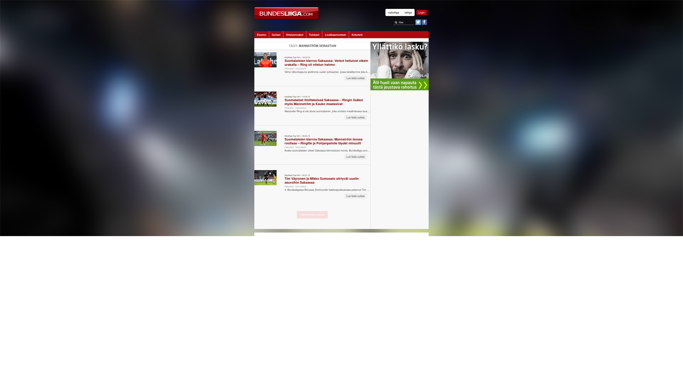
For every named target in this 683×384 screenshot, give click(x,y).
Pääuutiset (289, 68)
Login (422, 12)
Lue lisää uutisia (355, 78)
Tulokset (314, 34)
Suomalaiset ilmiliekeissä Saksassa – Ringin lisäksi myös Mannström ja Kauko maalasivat (324, 102)
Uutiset (276, 34)
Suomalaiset (300, 68)
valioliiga (393, 12)
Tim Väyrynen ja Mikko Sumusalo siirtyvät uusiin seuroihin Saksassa (322, 180)
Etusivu (261, 34)
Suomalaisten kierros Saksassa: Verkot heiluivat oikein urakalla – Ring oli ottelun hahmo (326, 62)
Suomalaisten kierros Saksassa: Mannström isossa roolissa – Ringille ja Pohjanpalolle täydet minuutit (323, 141)
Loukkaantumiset (335, 34)
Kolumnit (357, 34)
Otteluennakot (294, 34)
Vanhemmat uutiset (312, 214)
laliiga (408, 12)
